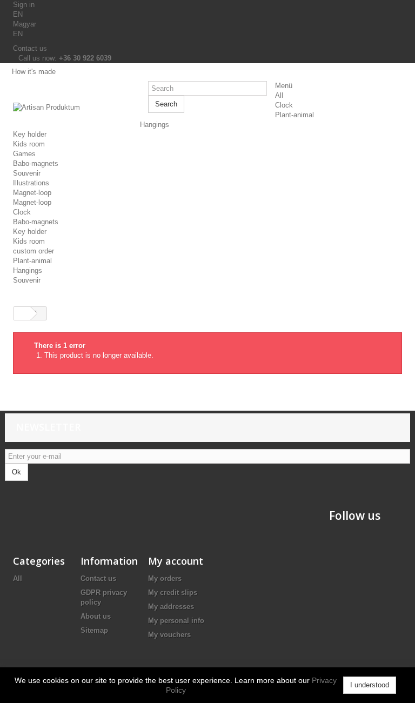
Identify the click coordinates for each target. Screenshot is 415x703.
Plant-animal (294, 115)
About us (96, 616)
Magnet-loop (32, 193)
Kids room (29, 144)
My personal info (176, 621)
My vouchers (169, 635)
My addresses (171, 606)
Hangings (154, 124)
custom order (33, 251)
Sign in (24, 5)
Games (24, 154)
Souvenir (27, 173)
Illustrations (31, 183)
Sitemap (94, 630)
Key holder (29, 134)
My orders (165, 578)
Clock (284, 105)
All (279, 95)
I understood (369, 685)
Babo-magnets (35, 163)
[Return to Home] (17, 313)
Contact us (30, 48)
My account (175, 560)
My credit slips (172, 592)
